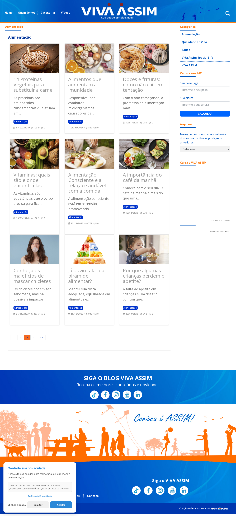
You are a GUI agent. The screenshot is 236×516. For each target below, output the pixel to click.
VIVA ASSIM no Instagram (220, 227)
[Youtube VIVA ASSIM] (127, 367)
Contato (93, 468)
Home (8, 12)
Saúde (185, 47)
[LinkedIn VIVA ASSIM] (138, 367)
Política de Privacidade (40, 496)
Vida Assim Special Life (195, 54)
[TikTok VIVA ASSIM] (94, 367)
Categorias (48, 12)
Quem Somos (26, 12)
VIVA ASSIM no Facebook (220, 217)
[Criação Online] (219, 481)
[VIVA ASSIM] (119, 11)
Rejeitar (38, 504)
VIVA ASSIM (188, 61)
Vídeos (65, 12)
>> (41, 309)
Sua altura (186, 94)
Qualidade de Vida (192, 40)
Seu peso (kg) (189, 79)
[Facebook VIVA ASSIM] (105, 367)
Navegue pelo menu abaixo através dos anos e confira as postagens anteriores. (203, 134)
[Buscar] (227, 15)
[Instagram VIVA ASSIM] (116, 367)
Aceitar (61, 504)
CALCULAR (205, 109)
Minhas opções (17, 504)
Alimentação (19, 37)
